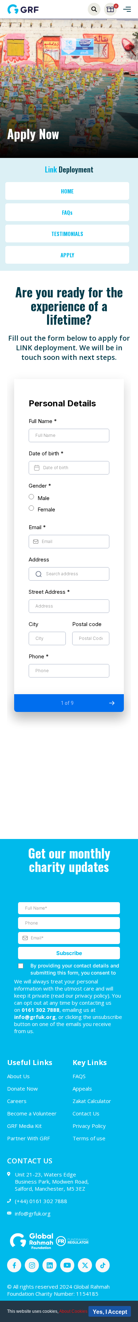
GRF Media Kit (24, 1125)
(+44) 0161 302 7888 (41, 1201)
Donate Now (22, 1088)
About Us (18, 1076)
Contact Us (86, 1113)
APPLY (67, 255)
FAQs (67, 212)
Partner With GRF (28, 1138)
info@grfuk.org (33, 1213)
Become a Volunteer (32, 1113)
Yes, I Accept (110, 1312)
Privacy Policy (89, 1125)
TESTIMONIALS (67, 233)
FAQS (79, 1076)
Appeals (82, 1088)
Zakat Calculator (92, 1100)
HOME (67, 191)
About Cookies (73, 1311)
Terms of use (89, 1138)
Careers (17, 1100)
